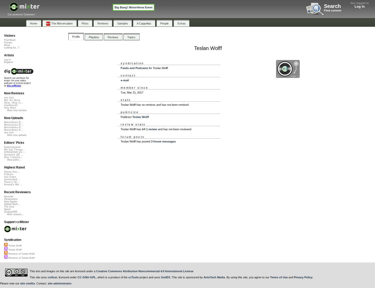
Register (8, 62)
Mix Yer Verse (12, 100)
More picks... (14, 160)
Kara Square (10, 201)
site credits (27, 283)
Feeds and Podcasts (134, 68)
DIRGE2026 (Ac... (14, 152)
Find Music (10, 40)
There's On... (12, 182)
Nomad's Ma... (12, 184)
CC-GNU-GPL (87, 277)
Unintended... (12, 179)
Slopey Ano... (12, 172)
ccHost (52, 277)
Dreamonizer (11, 199)
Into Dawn (10, 177)
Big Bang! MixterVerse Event (134, 7)
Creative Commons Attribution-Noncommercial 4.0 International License (144, 271)
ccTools (133, 277)
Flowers (8, 174)
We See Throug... (14, 149)
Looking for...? (11, 47)
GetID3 (165, 277)
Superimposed (12, 147)
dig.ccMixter (14, 85)
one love (9, 97)
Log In (360, 6)
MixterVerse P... (13, 127)
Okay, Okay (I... (13, 102)
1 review (151, 129)
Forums (8, 42)
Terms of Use (279, 277)
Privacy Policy (303, 277)
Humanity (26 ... (13, 154)
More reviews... (15, 214)
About (7, 45)
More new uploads (17, 135)
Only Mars (10, 108)
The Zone (9, 206)
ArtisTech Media (214, 277)
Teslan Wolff (140, 117)
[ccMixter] (24, 9)
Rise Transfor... (13, 157)
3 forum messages (163, 141)
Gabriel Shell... (12, 204)
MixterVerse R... (13, 122)
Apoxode (8, 196)
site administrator (59, 283)
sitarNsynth (11, 105)
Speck (7, 209)
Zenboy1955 (10, 212)
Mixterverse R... (13, 125)
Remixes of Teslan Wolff (21, 254)
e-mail (125, 80)
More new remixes (17, 110)
